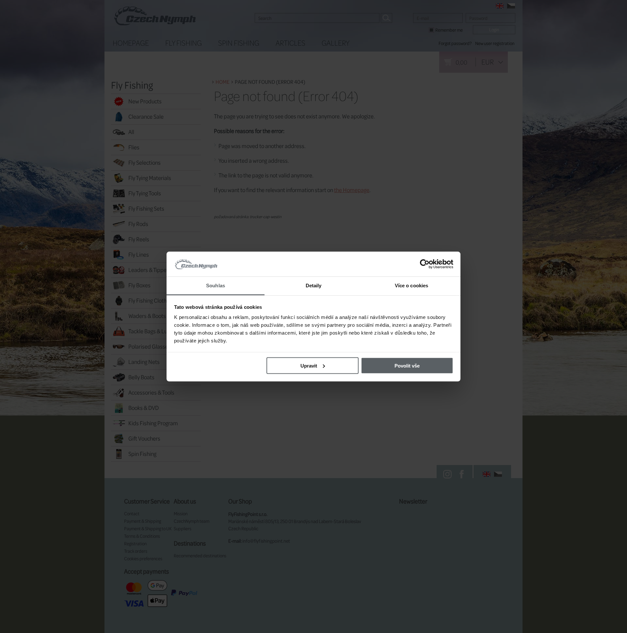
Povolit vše (407, 365)
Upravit (308, 365)
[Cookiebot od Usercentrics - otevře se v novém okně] (424, 264)
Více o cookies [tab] (411, 285)
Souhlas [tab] (215, 285)
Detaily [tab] (314, 285)
